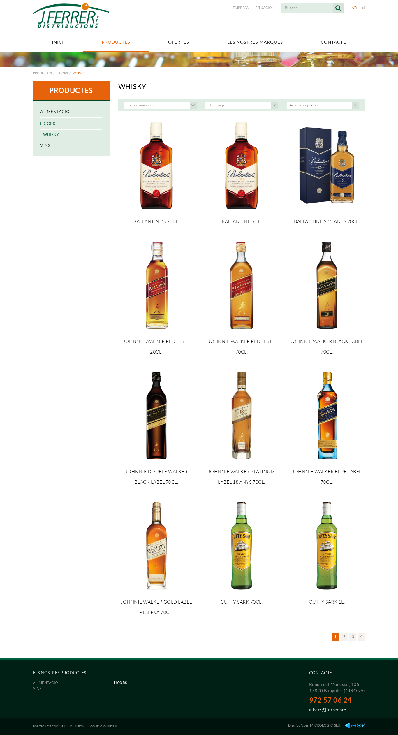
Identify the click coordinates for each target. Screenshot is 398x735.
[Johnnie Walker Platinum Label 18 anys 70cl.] (241, 415)
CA (354, 7)
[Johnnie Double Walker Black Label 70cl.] (156, 415)
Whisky (51, 134)
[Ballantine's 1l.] (241, 165)
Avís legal (77, 726)
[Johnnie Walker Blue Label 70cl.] (326, 415)
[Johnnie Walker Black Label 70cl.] (326, 285)
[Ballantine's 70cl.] (156, 165)
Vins (45, 145)
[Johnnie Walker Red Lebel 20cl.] (156, 285)
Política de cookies (49, 726)
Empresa (241, 8)
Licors (62, 73)
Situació (264, 8)
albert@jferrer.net (327, 709)
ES (363, 7)
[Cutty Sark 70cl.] (241, 546)
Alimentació (55, 111)
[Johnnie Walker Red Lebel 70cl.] (241, 285)
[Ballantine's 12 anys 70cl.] (326, 165)
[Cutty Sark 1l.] (326, 546)
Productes (42, 73)
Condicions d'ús (103, 726)
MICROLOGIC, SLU (325, 725)
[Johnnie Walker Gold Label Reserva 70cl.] (156, 546)
